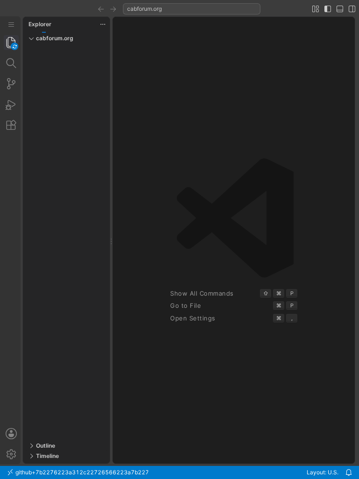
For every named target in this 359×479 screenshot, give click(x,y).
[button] (101, 9)
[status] (179, 472)
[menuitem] (11, 24)
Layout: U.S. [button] (322, 472)
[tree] (66, 243)
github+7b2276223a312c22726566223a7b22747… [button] (81, 472)
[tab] (11, 42)
